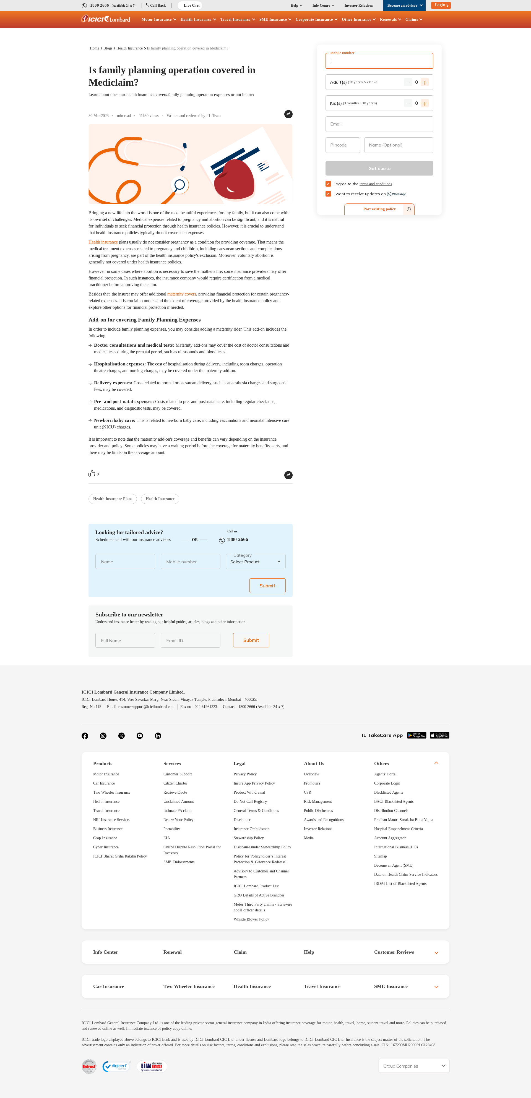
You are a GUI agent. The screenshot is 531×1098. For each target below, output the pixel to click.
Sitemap (380, 856)
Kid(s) (353, 103)
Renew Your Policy (178, 820)
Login (440, 5)
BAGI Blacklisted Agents (393, 801)
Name (107, 561)
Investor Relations (359, 5)
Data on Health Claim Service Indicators (406, 874)
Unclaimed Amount (178, 801)
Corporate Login (387, 783)
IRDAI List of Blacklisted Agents (400, 884)
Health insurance (103, 242)
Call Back (158, 5)
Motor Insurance (157, 19)
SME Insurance (273, 19)
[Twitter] (121, 736)
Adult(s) (354, 82)
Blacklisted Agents (388, 792)
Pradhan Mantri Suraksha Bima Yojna (403, 820)
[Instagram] (103, 736)
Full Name (111, 640)
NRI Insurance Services (111, 820)
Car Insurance (104, 783)
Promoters (312, 783)
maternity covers (181, 294)
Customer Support (177, 774)
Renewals (388, 19)
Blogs (107, 48)
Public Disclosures (318, 811)
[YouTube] (139, 736)
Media (309, 838)
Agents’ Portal (385, 774)
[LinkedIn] (158, 736)
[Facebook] (85, 736)
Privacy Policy (245, 774)
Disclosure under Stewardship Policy (262, 847)
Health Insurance (196, 19)
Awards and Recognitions (323, 820)
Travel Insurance (235, 19)
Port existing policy (379, 209)
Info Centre (321, 5)
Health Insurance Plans (112, 499)
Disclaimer (242, 820)
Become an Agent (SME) (393, 865)
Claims (411, 19)
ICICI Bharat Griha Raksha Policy (120, 856)
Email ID (174, 640)
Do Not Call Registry (250, 801)
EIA (166, 838)
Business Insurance (108, 829)
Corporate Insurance (314, 19)
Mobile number (181, 561)
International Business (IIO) (396, 847)
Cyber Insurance (106, 847)
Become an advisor (402, 5)
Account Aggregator (390, 838)
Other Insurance (356, 19)
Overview (311, 774)
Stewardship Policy (249, 838)
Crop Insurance (105, 838)
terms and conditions (376, 184)
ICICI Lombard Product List (256, 886)
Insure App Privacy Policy (254, 783)
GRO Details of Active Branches (259, 895)
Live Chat (191, 5)
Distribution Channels (391, 811)
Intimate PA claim (177, 811)
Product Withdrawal (249, 792)
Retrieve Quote (175, 792)
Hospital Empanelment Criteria (398, 829)
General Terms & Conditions (256, 811)
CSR (307, 792)
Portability (171, 829)
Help (294, 5)
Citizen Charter (175, 783)
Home (94, 48)
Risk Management (318, 801)
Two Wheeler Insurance (111, 792)
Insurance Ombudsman (251, 829)
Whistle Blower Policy (251, 919)
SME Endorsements (178, 862)
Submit (267, 586)
